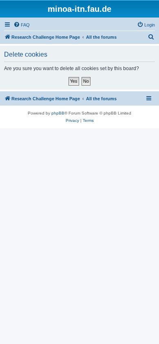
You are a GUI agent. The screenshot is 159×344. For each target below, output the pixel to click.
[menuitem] (21, 25)
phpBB (57, 113)
